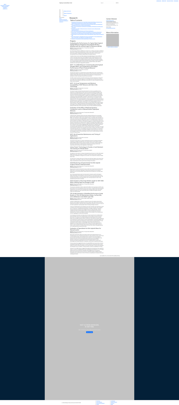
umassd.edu (158, 0)
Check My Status (170, 0)
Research (5, 7)
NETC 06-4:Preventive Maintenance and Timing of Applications (82, 31)
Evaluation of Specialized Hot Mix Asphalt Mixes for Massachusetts (83, 38)
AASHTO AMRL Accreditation (113, 46)
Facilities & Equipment (5, 5)
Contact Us (5, 8)
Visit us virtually (89, 332)
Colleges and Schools (67, 11)
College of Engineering (67, 13)
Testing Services (5, 6)
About (5, 4)
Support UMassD (114, 402)
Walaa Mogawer (110, 20)
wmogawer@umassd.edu (110, 28)
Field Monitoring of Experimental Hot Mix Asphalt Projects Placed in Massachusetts (86, 33)
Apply (112, 404)
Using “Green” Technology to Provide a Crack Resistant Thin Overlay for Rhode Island (87, 32)
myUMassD (176, 0)
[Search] (113, 3)
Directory (164, 0)
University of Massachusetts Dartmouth (72, 401)
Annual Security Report (100, 403)
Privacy (97, 404)
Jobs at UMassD (99, 402)
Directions (98, 401)
